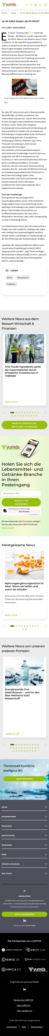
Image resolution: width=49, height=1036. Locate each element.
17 (28, 415)
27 (27, 751)
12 (15, 415)
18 (31, 415)
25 (21, 751)
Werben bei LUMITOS (23, 1000)
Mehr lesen (8, 528)
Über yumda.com (24, 1010)
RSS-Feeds (7, 873)
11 (12, 415)
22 (13, 751)
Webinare (7, 845)
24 (19, 751)
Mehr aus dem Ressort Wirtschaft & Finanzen (24, 425)
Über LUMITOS (23, 1005)
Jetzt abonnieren (24, 914)
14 (20, 415)
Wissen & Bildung (11, 864)
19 (34, 415)
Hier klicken (24, 511)
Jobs (4, 854)
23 (16, 751)
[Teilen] (31, 4)
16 (26, 415)
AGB (24, 1026)
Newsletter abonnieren (21, 502)
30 (35, 751)
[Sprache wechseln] (36, 4)
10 (38, 412)
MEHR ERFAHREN (24, 778)
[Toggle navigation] (45, 5)
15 (23, 415)
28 (30, 751)
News (4, 807)
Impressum (11, 1026)
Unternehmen (9, 817)
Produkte (7, 826)
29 (32, 751)
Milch (30, 32)
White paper (8, 836)
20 (36, 415)
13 (17, 415)
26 (24, 751)
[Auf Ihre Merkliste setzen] (40, 5)
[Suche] (27, 4)
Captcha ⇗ (34, 514)
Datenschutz (37, 1026)
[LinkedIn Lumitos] (24, 989)
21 (38, 748)
